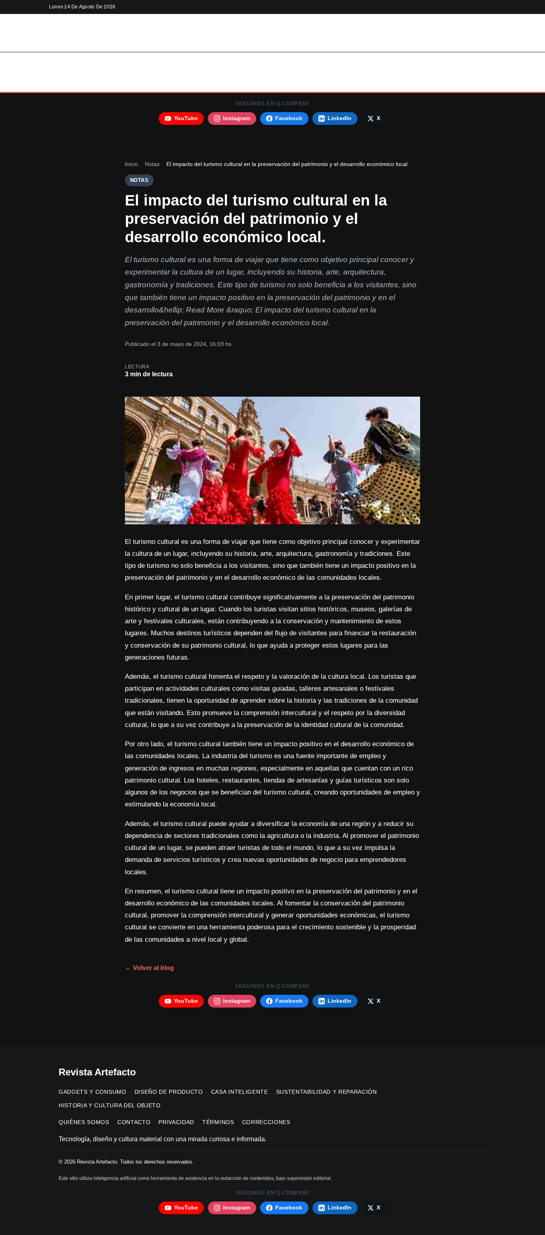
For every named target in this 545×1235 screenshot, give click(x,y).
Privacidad (176, 1122)
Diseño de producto (236, 62)
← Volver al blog (149, 967)
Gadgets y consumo (158, 62)
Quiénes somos (84, 1122)
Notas (152, 164)
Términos (218, 1122)
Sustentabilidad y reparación (401, 62)
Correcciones (266, 1122)
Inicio (103, 62)
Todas (330, 82)
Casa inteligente (310, 62)
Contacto (133, 1122)
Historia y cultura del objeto (256, 82)
